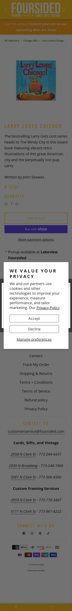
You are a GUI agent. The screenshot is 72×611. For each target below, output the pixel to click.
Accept (34, 318)
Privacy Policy (48, 307)
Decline (34, 329)
